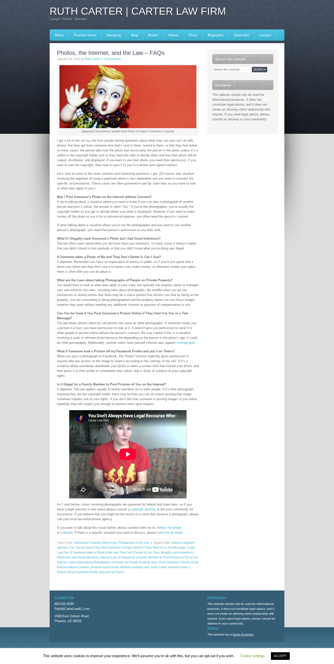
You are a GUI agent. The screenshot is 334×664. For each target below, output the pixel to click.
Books (150, 35)
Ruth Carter (92, 59)
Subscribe (241, 35)
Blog (134, 35)
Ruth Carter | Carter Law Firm (138, 11)
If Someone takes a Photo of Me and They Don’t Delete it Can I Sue (115, 552)
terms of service (243, 634)
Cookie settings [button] (252, 656)
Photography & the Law (133, 542)
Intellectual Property (87, 542)
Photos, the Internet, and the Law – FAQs (111, 52)
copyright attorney (143, 509)
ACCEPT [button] (280, 656)
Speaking (111, 35)
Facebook (174, 527)
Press (191, 35)
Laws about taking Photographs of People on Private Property (109, 562)
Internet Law (108, 557)
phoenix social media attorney (110, 567)
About (59, 35)
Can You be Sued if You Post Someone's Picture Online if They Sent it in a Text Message (127, 547)
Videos (173, 35)
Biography (215, 35)
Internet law (109, 542)
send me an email (169, 532)
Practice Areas (85, 35)
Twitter (161, 527)
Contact (265, 35)
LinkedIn (67, 532)
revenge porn (186, 342)
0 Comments (112, 59)
